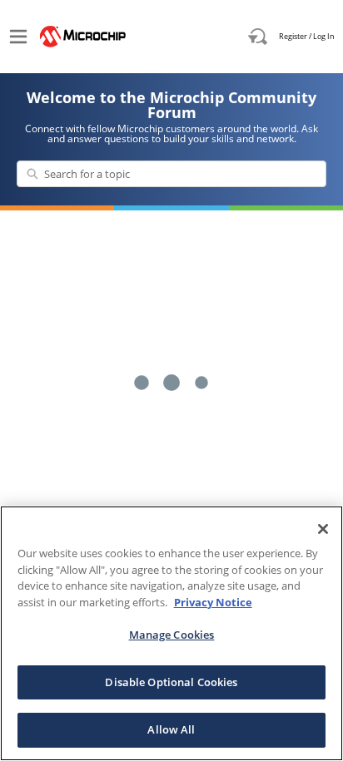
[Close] (323, 529)
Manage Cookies (172, 634)
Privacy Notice (213, 602)
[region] (171, 633)
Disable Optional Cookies (171, 682)
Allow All (171, 729)
